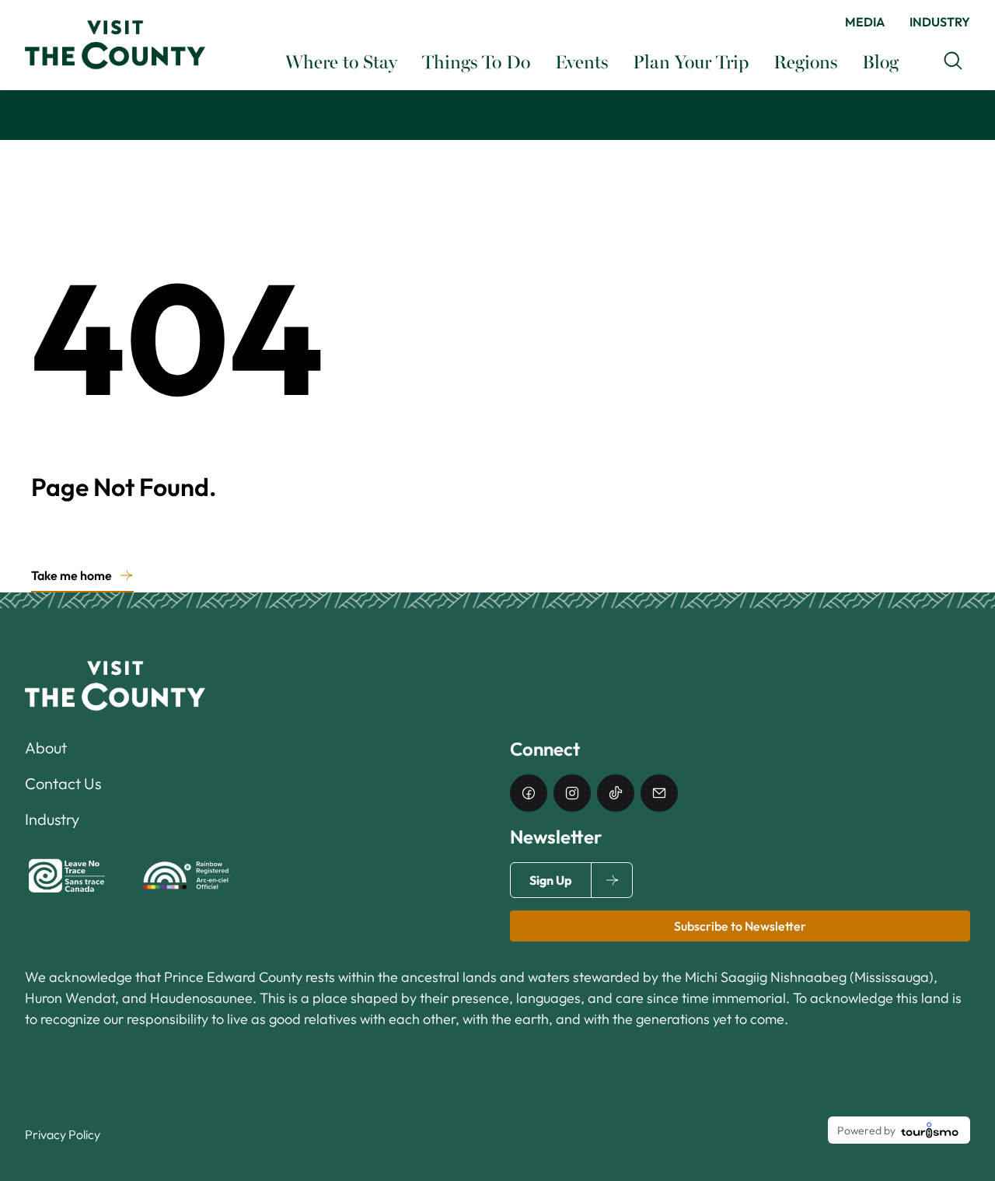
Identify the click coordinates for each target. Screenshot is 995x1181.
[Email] (659, 793)
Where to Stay (341, 60)
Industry (939, 22)
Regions (805, 60)
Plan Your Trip (691, 60)
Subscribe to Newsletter (740, 926)
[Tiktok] (615, 793)
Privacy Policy (62, 1134)
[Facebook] (528, 793)
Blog (880, 60)
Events (581, 60)
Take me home (71, 575)
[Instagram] (572, 793)
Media (865, 22)
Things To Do (476, 60)
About (46, 747)
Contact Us (63, 783)
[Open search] (953, 61)
